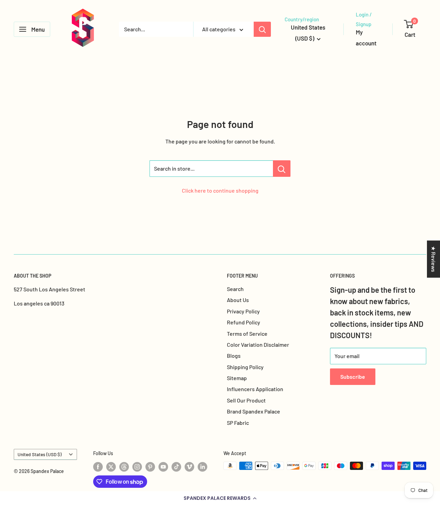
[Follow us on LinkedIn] (202, 466)
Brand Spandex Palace (253, 411)
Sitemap (237, 378)
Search (235, 289)
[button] (220, 498)
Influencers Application (255, 389)
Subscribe (352, 376)
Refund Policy (243, 322)
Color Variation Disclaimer (258, 344)
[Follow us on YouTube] (163, 466)
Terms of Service (247, 333)
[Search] (262, 29)
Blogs (234, 355)
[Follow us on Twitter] (111, 466)
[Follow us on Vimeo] (189, 466)
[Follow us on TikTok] (176, 466)
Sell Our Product (246, 400)
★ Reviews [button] (433, 259)
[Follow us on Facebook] (98, 466)
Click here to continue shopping (220, 190)
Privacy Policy (243, 311)
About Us (238, 300)
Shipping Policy (245, 367)
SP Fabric (238, 422)
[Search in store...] (281, 168)
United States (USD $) (40, 454)
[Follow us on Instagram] (137, 466)
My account (366, 37)
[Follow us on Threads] (124, 466)
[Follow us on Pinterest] (150, 466)
